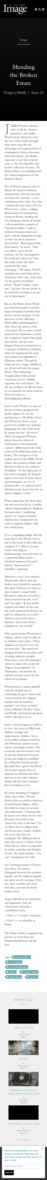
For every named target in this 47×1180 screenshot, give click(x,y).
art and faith (15, 962)
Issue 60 (23, 1037)
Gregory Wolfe (30, 972)
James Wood (14, 977)
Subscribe (9, 1172)
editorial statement (18, 967)
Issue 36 (37, 93)
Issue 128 (23, 1133)
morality (33, 977)
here (15, 915)
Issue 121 (23, 1068)
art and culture (22, 957)
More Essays (22, 1140)
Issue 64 (23, 1103)
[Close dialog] (42, 1148)
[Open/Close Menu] (42, 9)
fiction (12, 972)
